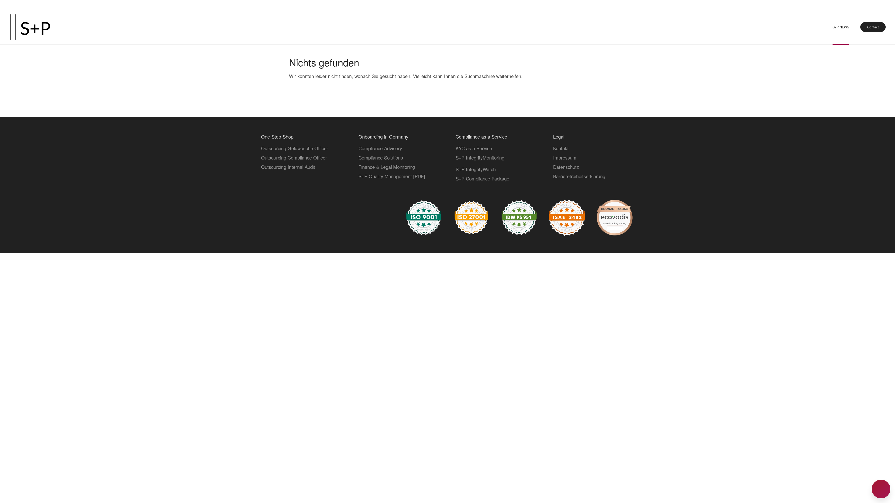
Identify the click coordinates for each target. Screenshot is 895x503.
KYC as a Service (474, 148)
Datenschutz (566, 166)
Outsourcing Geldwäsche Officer (294, 148)
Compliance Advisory (380, 148)
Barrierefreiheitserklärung (579, 176)
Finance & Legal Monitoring (386, 166)
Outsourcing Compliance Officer (294, 157)
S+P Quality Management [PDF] (391, 176)
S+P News (841, 27)
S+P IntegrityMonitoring (480, 157)
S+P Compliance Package (482, 178)
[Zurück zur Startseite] (30, 27)
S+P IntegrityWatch (476, 169)
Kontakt (561, 148)
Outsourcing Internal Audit (288, 166)
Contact (873, 27)
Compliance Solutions (380, 157)
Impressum (564, 157)
